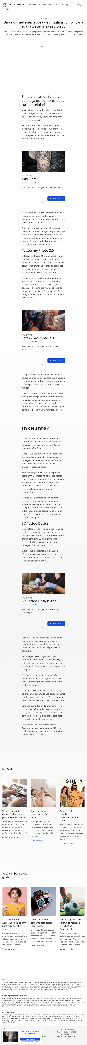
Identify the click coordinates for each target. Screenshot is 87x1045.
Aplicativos (32, 4)
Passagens (66, 4)
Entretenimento (46, 4)
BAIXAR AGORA (56, 198)
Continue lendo (8, 837)
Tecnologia (77, 4)
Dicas (57, 4)
